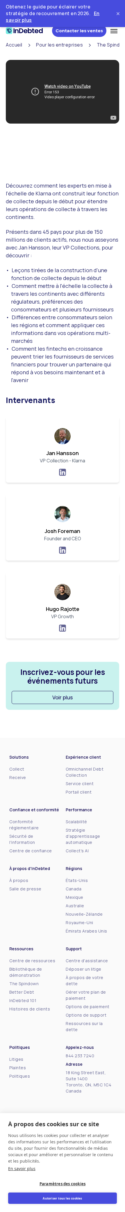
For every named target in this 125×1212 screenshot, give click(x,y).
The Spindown (24, 983)
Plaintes (17, 1067)
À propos (18, 880)
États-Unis (77, 880)
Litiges (16, 1059)
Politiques (19, 1076)
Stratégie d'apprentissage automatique (83, 836)
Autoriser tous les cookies (62, 1198)
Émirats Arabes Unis (86, 931)
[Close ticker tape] (118, 13)
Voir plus (62, 697)
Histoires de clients (29, 1009)
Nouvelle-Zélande (84, 914)
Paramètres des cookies (62, 1183)
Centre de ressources (32, 960)
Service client (80, 783)
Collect (16, 769)
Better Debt (21, 992)
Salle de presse (25, 889)
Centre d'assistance (87, 960)
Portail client (79, 792)
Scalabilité (76, 821)
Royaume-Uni (79, 922)
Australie (75, 905)
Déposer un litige (83, 969)
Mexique (74, 897)
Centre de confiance (30, 850)
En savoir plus (21, 1168)
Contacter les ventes (79, 31)
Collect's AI (77, 850)
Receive (17, 777)
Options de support (86, 1015)
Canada (73, 889)
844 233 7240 (80, 1055)
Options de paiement (88, 1006)
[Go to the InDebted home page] (29, 30)
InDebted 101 (22, 1000)
